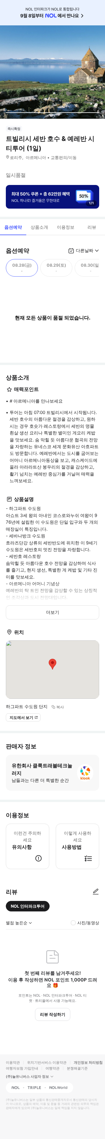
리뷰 (92, 227)
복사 (60, 707)
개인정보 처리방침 (88, 1062)
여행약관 (53, 1068)
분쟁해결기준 (77, 1068)
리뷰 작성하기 (52, 1014)
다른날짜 (84, 250)
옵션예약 (13, 227)
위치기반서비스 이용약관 (46, 1062)
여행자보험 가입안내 (22, 1068)
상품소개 (39, 227)
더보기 (52, 612)
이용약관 (13, 1062)
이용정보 (65, 227)
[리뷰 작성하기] (95, 891)
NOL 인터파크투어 (28, 906)
